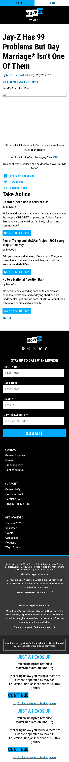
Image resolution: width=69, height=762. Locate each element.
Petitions (10, 542)
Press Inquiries (14, 465)
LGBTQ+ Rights (28, 81)
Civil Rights (10, 81)
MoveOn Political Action (35, 643)
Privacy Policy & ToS (17, 503)
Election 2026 (13, 523)
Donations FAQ (14, 494)
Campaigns (11, 537)
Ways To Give (13, 547)
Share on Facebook (22, 175)
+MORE (7, 318)
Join (52, 3)
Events (9, 533)
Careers (10, 460)
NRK (55, 157)
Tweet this (16, 181)
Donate (17, 3)
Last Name (11, 383)
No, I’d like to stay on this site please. (34, 703)
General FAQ (12, 489)
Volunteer (11, 528)
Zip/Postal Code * (16, 415)
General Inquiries (15, 455)
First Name (11, 367)
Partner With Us (14, 470)
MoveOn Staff (15, 75)
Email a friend (18, 187)
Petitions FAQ (13, 499)
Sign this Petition (16, 233)
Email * (8, 399)
